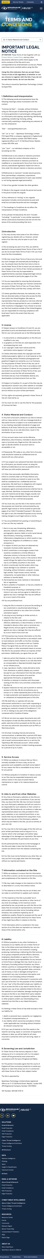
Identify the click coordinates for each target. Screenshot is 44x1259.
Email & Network (8, 1125)
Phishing (4, 1161)
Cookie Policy (18, 57)
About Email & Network (10, 1182)
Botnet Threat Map (8, 1229)
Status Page (6, 1237)
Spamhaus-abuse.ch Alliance (11, 1250)
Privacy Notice (7, 57)
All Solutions (6, 1150)
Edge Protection (7, 1137)
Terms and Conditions (30, 1257)
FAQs (3, 1235)
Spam (4, 1164)
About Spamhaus (7, 1247)
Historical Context (8, 1170)
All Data (4, 1173)
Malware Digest (7, 1226)
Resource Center (7, 1217)
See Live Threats (18, 2)
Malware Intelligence (8, 1158)
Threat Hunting (7, 1146)
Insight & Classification (9, 1167)
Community (30, 2)
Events (4, 1220)
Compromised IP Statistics (10, 1232)
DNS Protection (7, 1134)
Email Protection (7, 1128)
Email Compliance (8, 1131)
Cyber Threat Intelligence (11, 1140)
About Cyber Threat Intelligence (13, 1203)
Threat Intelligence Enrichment (12, 1143)
